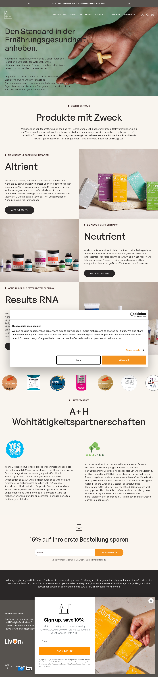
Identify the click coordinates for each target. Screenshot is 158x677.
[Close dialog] (151, 601)
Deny (78, 359)
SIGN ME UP (65, 651)
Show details (133, 350)
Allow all (124, 359)
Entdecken (85, 14)
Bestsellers (60, 14)
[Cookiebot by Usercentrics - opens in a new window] (132, 314)
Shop (73, 14)
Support (100, 14)
